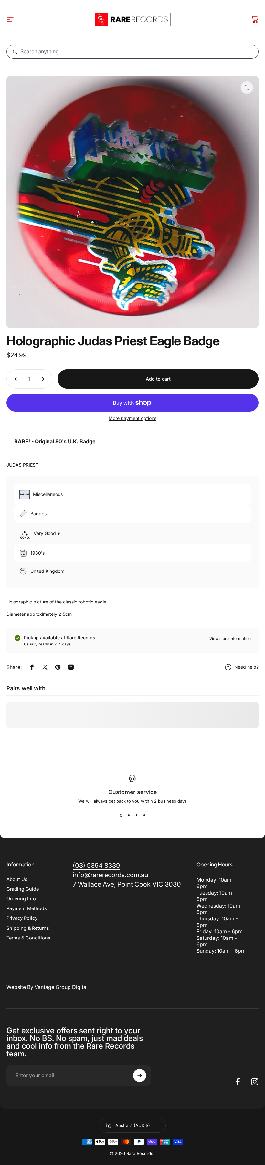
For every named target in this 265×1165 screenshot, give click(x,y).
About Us (16, 879)
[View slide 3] (136, 815)
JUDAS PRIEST (22, 464)
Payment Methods (26, 908)
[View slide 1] (121, 815)
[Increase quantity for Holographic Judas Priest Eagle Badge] (44, 379)
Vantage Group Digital (61, 987)
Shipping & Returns (27, 928)
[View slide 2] (128, 815)
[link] (127, 884)
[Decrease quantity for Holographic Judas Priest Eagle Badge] (14, 379)
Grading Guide (22, 889)
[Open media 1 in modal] (246, 87)
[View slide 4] (144, 815)
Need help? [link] (246, 667)
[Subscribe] (139, 1075)
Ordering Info (21, 899)
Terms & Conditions (28, 938)
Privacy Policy (21, 918)
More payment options (132, 418)
